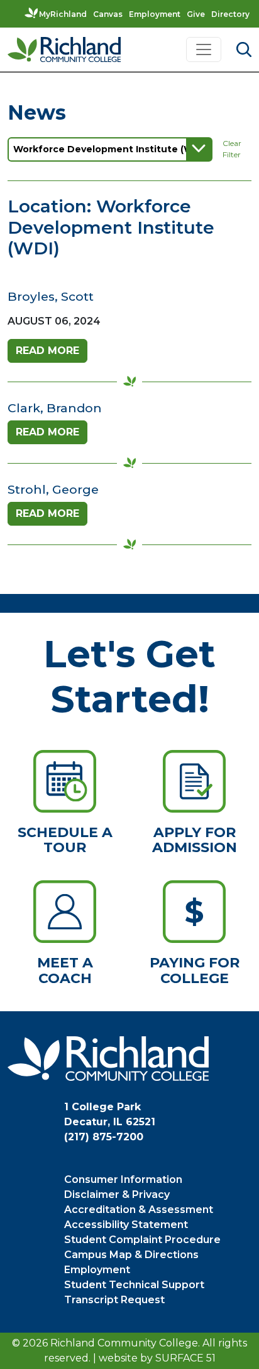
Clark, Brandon (55, 407)
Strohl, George (53, 489)
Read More (47, 351)
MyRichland (63, 14)
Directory (230, 14)
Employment (154, 14)
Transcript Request (114, 1300)
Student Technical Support (134, 1285)
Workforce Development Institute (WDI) (110, 149)
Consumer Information (123, 1179)
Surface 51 (185, 1358)
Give (196, 14)
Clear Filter (232, 148)
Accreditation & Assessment (138, 1209)
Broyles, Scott (51, 296)
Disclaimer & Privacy (117, 1194)
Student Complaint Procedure (142, 1240)
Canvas (108, 14)
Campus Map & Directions (131, 1255)
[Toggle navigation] (203, 49)
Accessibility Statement (126, 1225)
